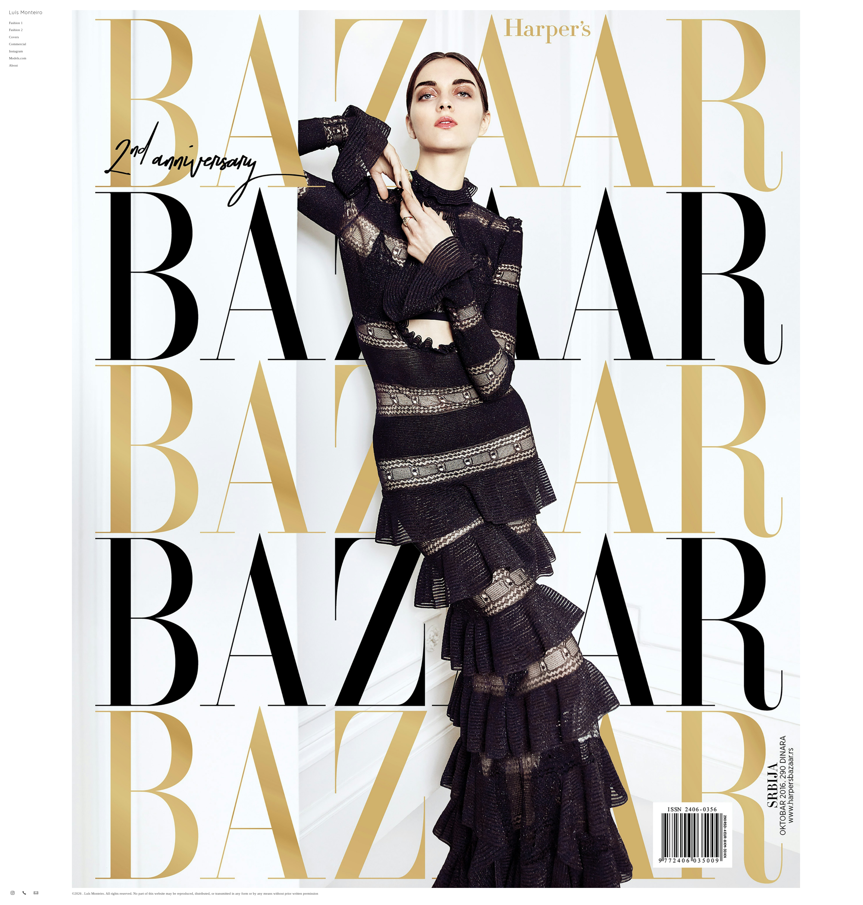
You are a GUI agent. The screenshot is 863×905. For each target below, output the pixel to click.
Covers (14, 37)
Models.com (17, 58)
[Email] (36, 892)
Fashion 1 (16, 23)
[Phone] (24, 892)
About (13, 65)
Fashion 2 (16, 30)
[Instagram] (12, 892)
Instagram (16, 51)
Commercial (17, 44)
